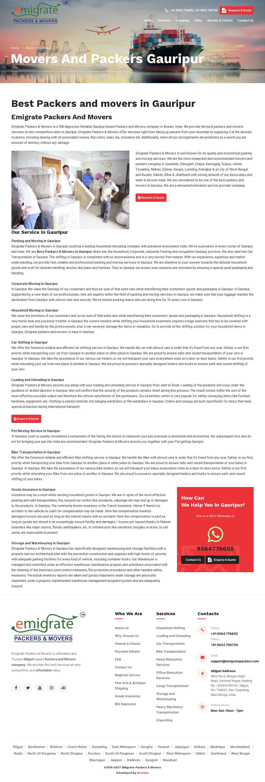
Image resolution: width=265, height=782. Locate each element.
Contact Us (245, 20)
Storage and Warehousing (166, 696)
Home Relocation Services (169, 662)
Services (164, 20)
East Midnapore (124, 746)
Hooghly (147, 746)
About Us (122, 628)
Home (148, 20)
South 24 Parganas (119, 753)
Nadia (18, 753)
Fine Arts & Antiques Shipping (130, 685)
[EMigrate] (31, 22)
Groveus (143, 772)
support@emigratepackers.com (235, 661)
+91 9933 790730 (206, 10)
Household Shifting (170, 628)
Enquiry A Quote (27, 418)
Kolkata (199, 746)
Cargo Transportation (172, 686)
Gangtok (151, 760)
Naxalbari (170, 760)
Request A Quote (239, 10)
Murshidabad (240, 746)
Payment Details (127, 651)
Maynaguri (97, 760)
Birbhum (56, 746)
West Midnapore (178, 753)
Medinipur (217, 746)
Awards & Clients (219, 20)
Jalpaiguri (182, 746)
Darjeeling (99, 746)
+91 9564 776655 (181, 10)
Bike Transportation (171, 651)
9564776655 (215, 548)
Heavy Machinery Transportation (169, 709)
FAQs (198, 20)
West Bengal (240, 753)
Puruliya (94, 753)
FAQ (118, 659)
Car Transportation (170, 644)
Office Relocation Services (169, 675)
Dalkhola (133, 760)
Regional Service (127, 675)
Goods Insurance (127, 696)
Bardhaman (36, 746)
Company (182, 20)
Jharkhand (218, 753)
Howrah (164, 746)
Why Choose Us (127, 636)
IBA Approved (125, 704)
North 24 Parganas (42, 753)
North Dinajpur (72, 753)
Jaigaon (116, 760)
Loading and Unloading (173, 636)
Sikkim (200, 753)
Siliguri (18, 746)
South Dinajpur (150, 753)
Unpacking (164, 720)
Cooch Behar (77, 746)
